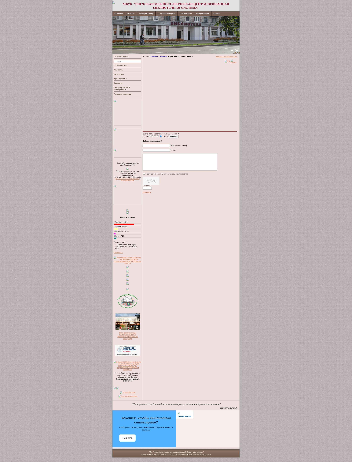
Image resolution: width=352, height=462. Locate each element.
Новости (163, 57)
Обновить (146, 186)
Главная (154, 57)
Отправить (147, 192)
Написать (127, 438)
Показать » (118, 253)
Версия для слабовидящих (226, 57)
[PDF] (227, 61)
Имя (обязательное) (179, 146)
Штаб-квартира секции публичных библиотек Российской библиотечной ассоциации (127, 336)
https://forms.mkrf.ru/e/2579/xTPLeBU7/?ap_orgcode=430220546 (128, 179)
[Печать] (233, 62)
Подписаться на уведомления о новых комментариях (167, 174)
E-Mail (173, 150)
